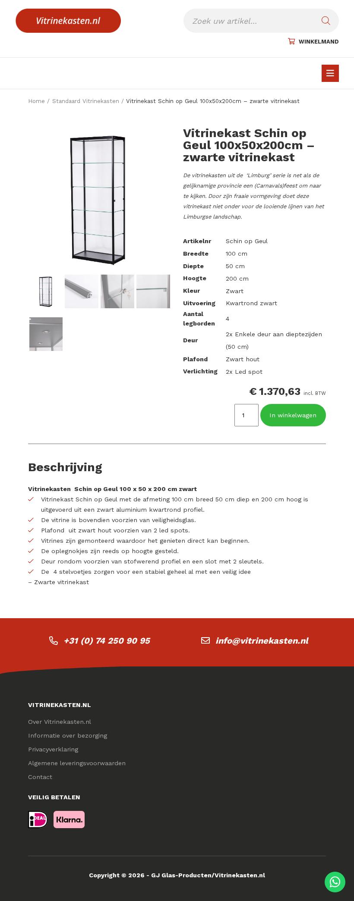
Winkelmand (319, 41)
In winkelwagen (292, 415)
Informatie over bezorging (67, 735)
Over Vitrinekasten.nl (59, 721)
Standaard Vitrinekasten (85, 101)
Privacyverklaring (53, 749)
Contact (40, 776)
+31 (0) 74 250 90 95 (106, 640)
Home (36, 101)
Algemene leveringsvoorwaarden (77, 763)
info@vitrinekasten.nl (261, 640)
